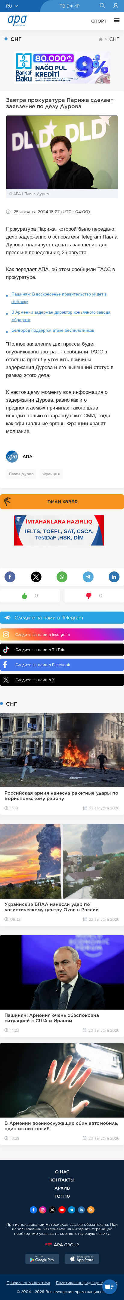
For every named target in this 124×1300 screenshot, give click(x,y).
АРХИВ (62, 1188)
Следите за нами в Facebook (42, 665)
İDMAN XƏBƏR (62, 501)
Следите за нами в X (35, 680)
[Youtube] (62, 1210)
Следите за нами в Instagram (42, 634)
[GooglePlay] (42, 1259)
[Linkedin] (81, 1210)
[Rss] (91, 1210)
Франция (51, 474)
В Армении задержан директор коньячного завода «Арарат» (60, 316)
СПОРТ (99, 21)
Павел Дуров (21, 474)
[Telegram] (71, 1210)
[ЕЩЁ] (115, 21)
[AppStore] (82, 1259)
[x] (52, 1210)
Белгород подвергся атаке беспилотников (52, 330)
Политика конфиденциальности (86, 1282)
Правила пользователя (28, 1282)
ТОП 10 (62, 1196)
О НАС (62, 1171)
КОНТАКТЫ (62, 1179)
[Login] (115, 6)
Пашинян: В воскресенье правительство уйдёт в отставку (59, 298)
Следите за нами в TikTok (39, 649)
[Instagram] (42, 1210)
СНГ (114, 39)
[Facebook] (33, 1210)
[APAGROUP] (62, 1244)
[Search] (102, 6)
